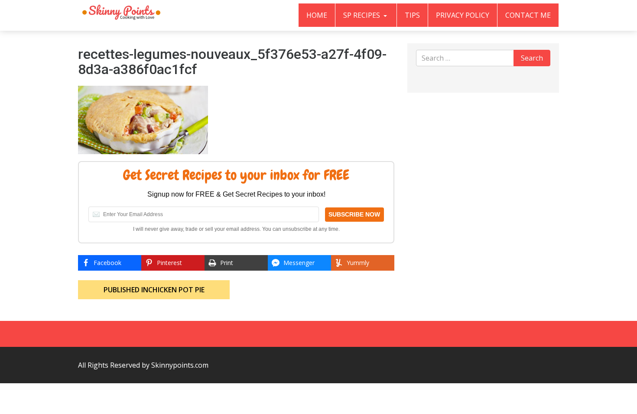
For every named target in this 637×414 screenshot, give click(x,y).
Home (316, 15)
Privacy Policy (462, 15)
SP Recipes (362, 15)
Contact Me (528, 15)
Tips (412, 15)
